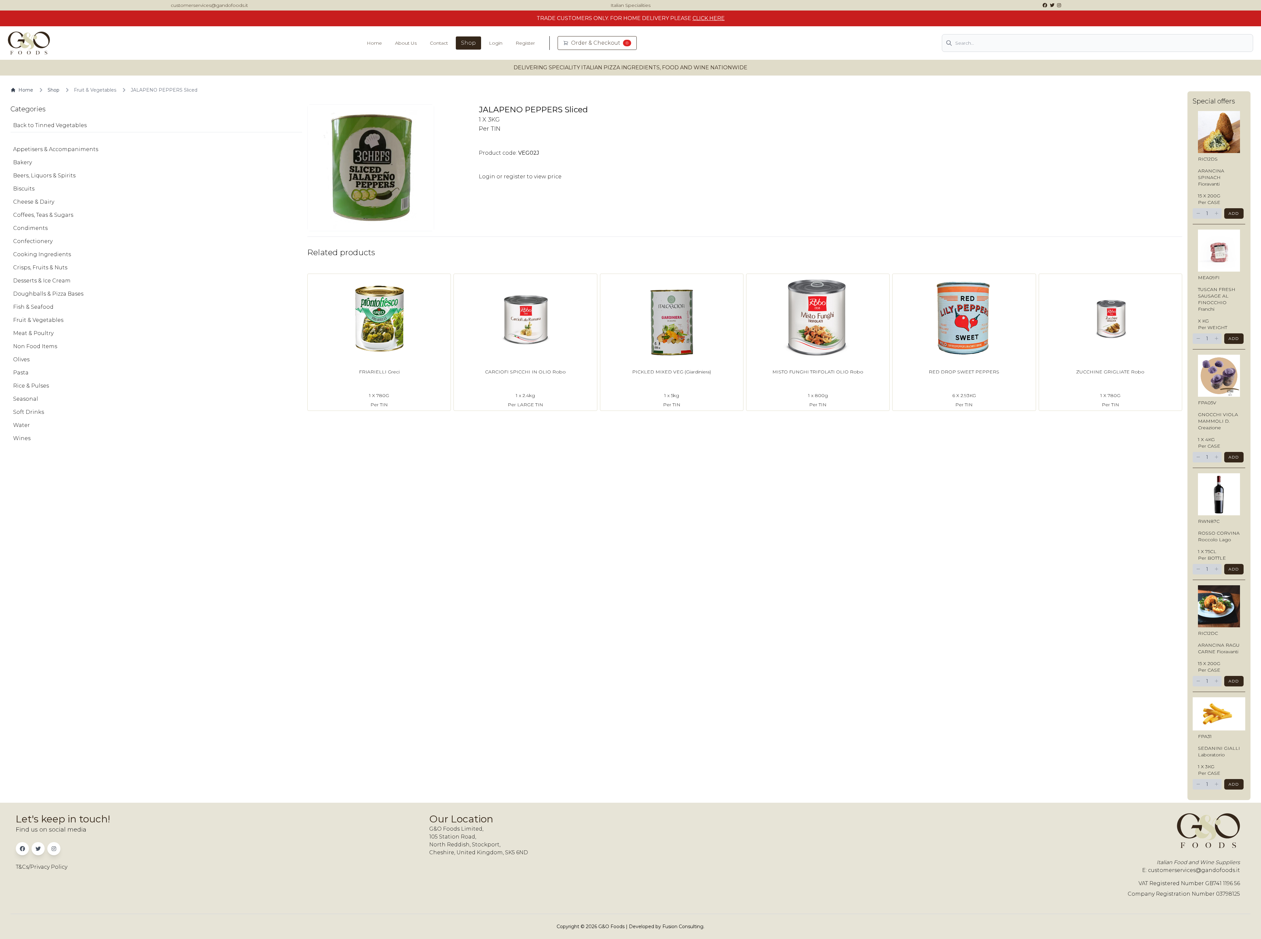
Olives (21, 359)
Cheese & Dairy (33, 202)
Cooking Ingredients (42, 254)
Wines (22, 438)
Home (374, 43)
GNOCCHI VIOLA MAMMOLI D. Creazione (1218, 421)
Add (1233, 213)
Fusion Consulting (682, 926)
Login (495, 43)
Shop (468, 43)
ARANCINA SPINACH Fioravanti (1211, 177)
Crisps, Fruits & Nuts (40, 267)
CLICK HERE (709, 18)
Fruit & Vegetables (95, 90)
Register (525, 43)
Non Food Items (35, 346)
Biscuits (23, 189)
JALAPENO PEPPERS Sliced (164, 90)
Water (21, 425)
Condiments (30, 228)
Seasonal (25, 399)
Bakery (22, 162)
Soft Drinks (28, 412)
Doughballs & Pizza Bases (48, 294)
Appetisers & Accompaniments (55, 149)
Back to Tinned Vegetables (50, 125)
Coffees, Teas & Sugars (43, 215)
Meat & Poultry (33, 333)
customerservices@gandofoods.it (209, 5)
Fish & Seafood (33, 307)
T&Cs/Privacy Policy (41, 867)
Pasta (21, 372)
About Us (406, 43)
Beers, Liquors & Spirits (44, 175)
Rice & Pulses (31, 386)
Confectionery (33, 241)
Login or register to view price (520, 176)
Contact (439, 43)
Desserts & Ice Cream (42, 281)
